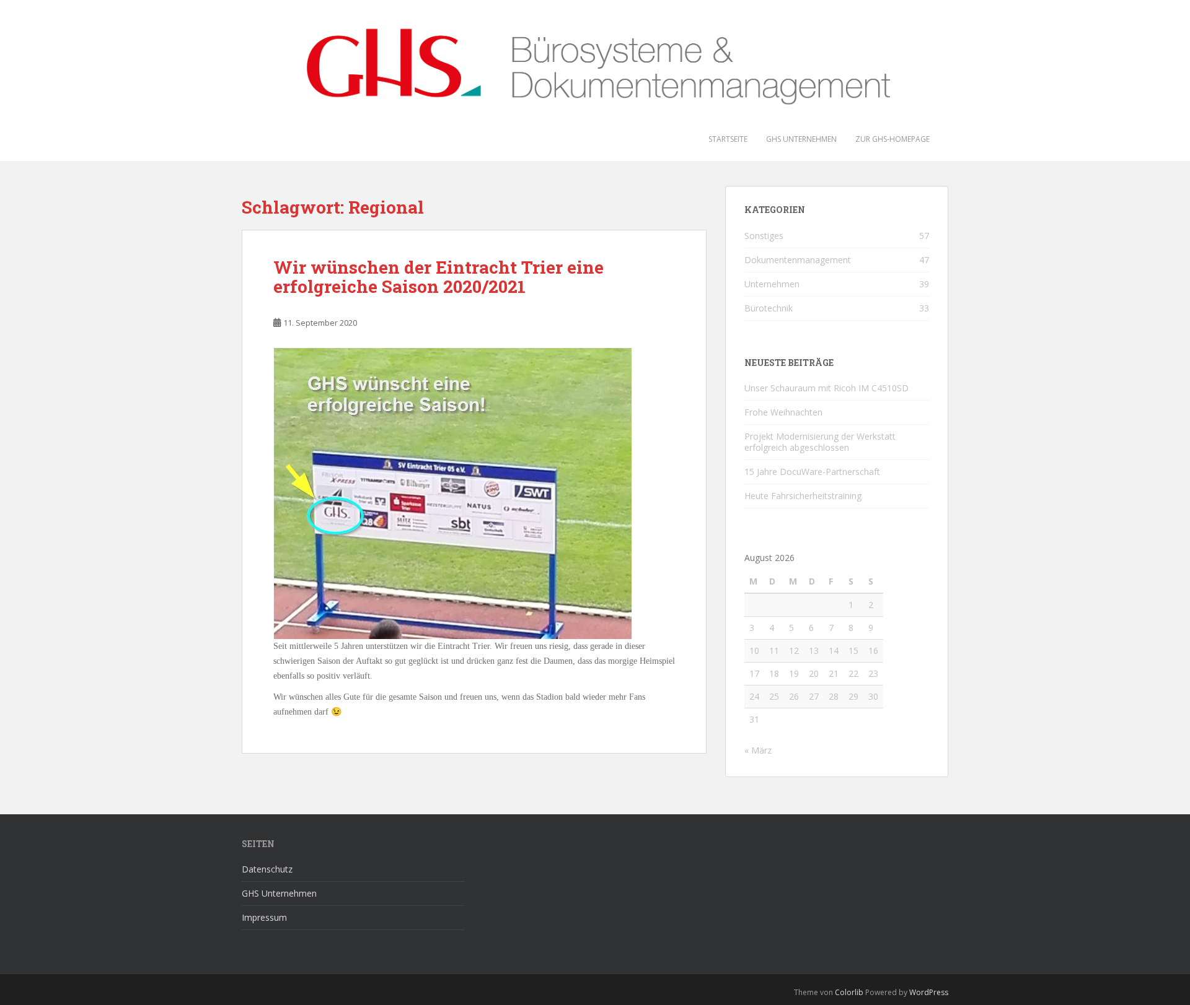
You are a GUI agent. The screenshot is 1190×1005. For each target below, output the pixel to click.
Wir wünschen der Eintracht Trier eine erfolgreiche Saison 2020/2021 (438, 277)
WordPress (928, 992)
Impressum (264, 917)
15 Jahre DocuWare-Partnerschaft (812, 471)
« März (758, 750)
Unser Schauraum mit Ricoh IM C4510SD (826, 388)
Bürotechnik (768, 308)
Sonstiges (763, 235)
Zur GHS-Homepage (892, 139)
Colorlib (849, 992)
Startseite (727, 139)
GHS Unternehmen (801, 139)
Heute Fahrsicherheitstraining (803, 496)
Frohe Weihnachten (783, 412)
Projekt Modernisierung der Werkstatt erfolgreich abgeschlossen (820, 441)
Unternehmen (772, 284)
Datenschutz (267, 869)
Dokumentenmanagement (797, 260)
